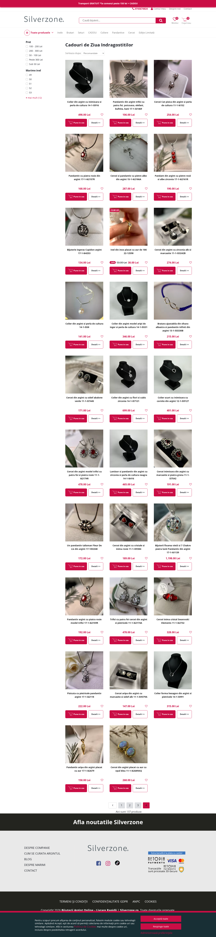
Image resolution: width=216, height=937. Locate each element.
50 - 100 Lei (35, 55)
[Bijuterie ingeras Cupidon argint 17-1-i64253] (84, 227)
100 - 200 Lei (35, 46)
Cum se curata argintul (42, 853)
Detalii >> (95, 122)
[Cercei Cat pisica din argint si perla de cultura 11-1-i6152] (173, 79)
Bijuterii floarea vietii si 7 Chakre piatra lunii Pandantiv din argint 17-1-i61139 (173, 549)
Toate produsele (40, 32)
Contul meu (159, 8)
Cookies (151, 901)
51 (30, 83)
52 (30, 88)
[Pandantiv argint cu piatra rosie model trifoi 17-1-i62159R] (84, 596)
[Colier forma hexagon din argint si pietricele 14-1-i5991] (173, 670)
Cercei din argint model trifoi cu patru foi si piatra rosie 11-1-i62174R (84, 475)
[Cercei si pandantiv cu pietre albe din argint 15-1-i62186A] (129, 153)
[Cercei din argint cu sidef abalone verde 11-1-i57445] (84, 375)
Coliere (104, 32)
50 (30, 79)
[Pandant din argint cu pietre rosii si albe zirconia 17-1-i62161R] (173, 153)
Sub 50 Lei (34, 64)
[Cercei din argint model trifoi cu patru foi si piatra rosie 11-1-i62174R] (84, 448)
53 (30, 92)
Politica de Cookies (85, 926)
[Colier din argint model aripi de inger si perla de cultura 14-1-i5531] (129, 301)
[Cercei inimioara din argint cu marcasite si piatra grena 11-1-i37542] (173, 448)
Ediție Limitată (146, 32)
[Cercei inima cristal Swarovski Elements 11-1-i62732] (173, 596)
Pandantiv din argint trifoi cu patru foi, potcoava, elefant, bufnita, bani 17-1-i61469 (128, 105)
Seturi (81, 32)
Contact (188, 8)
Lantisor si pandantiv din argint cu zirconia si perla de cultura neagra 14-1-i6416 (128, 475)
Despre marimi (34, 865)
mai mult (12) (34, 97)
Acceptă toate (161, 918)
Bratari (70, 32)
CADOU (92, 32)
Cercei (131, 32)
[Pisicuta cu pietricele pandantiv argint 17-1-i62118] (84, 670)
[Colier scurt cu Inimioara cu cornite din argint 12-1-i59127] (173, 375)
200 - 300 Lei (35, 50)
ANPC (136, 901)
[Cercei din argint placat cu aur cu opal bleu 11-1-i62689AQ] (129, 744)
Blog (28, 859)
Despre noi (175, 8)
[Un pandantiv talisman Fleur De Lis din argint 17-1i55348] (84, 522)
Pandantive (118, 32)
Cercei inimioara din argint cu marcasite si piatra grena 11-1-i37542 (172, 475)
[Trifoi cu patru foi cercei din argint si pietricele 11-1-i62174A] (129, 596)
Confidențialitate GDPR (110, 901)
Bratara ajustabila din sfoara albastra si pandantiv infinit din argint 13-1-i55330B (173, 327)
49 (30, 74)
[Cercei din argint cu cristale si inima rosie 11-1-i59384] (129, 522)
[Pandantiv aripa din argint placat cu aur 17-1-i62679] (84, 744)
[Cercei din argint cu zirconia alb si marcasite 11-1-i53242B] (173, 227)
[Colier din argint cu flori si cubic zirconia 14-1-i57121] (129, 375)
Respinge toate (161, 926)
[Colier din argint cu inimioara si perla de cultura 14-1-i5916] (84, 79)
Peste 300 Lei (36, 59)
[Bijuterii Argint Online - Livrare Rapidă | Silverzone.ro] (44, 19)
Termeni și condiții (73, 901)
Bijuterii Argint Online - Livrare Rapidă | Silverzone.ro (100, 910)
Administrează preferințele (156, 933)
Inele (60, 32)
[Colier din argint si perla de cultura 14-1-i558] (84, 301)
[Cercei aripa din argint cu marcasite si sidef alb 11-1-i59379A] (129, 670)
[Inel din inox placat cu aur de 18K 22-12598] (129, 227)
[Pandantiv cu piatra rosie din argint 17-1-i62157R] (84, 153)
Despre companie (37, 848)
